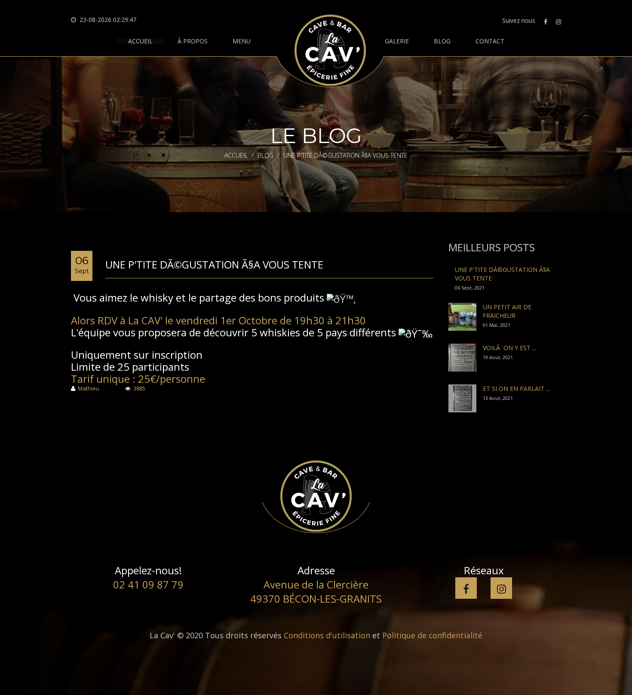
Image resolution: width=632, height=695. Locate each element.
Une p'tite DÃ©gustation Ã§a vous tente (214, 264)
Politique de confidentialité (432, 635)
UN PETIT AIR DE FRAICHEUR (507, 311)
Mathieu (88, 389)
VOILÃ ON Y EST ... (509, 348)
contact (490, 41)
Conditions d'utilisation (327, 635)
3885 (139, 389)
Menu (242, 41)
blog (442, 41)
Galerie (397, 41)
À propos (193, 41)
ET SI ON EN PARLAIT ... (516, 388)
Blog (265, 155)
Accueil (140, 41)
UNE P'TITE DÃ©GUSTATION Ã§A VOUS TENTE (502, 273)
